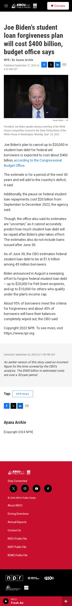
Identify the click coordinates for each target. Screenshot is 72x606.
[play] (5, 601)
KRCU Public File (17, 538)
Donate (59, 6)
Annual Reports (17, 522)
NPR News (22, 393)
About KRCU (15, 505)
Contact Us (14, 530)
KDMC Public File (17, 555)
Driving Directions (18, 513)
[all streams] (67, 601)
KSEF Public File (17, 547)
